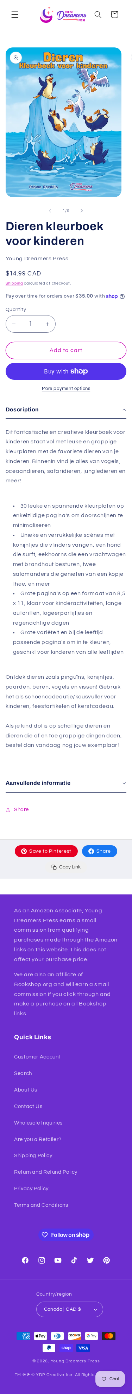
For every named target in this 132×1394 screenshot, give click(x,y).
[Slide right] (82, 211)
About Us (25, 1090)
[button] (15, 14)
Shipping (14, 283)
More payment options (66, 388)
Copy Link (70, 867)
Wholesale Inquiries (38, 1123)
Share (103, 851)
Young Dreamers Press (75, 1361)
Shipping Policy (33, 1155)
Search (23, 1073)
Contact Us (28, 1106)
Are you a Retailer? (38, 1139)
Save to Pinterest (50, 851)
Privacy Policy (31, 1188)
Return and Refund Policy (45, 1172)
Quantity (16, 309)
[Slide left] (50, 211)
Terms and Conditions (41, 1205)
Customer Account (37, 1057)
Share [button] (21, 809)
